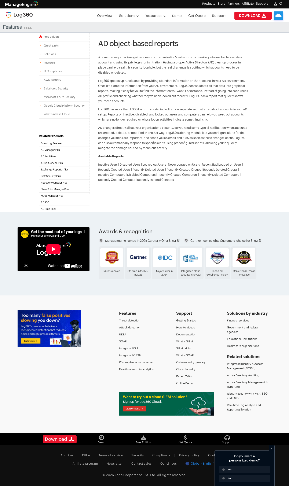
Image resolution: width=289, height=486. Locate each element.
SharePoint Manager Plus (55, 189)
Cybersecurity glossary (190, 362)
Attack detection (129, 327)
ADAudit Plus (48, 156)
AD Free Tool (48, 208)
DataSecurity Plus (51, 176)
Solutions (127, 16)
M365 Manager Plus (52, 195)
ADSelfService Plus (52, 163)
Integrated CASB (130, 355)
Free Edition (50, 36)
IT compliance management (137, 362)
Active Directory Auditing (243, 375)
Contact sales (141, 463)
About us (67, 455)
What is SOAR (185, 355)
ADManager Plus (50, 149)
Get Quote (197, 16)
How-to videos (185, 327)
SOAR (123, 341)
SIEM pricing (184, 348)
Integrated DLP (128, 348)
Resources (153, 16)
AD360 (45, 202)
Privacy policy (189, 455)
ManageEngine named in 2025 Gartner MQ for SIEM (140, 240)
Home (27, 28)
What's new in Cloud (57, 114)
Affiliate (248, 3)
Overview (105, 16)
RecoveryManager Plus (54, 182)
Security (137, 455)
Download (250, 16)
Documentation (186, 334)
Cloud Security (185, 369)
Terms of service (111, 455)
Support (219, 16)
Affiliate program (85, 463)
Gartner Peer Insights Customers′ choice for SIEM (224, 240)
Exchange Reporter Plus (55, 169)
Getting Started (186, 320)
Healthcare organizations (243, 345)
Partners (233, 3)
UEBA (122, 334)
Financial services (238, 320)
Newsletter (115, 463)
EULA (86, 455)
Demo (177, 16)
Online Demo (184, 383)
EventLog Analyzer (51, 143)
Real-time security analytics (136, 369)
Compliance (161, 455)
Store (221, 3)
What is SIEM (184, 341)
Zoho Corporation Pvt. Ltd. (135, 475)
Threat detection (129, 320)
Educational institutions (242, 338)
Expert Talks (184, 376)
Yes (229, 469)
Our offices (168, 463)
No (229, 478)
